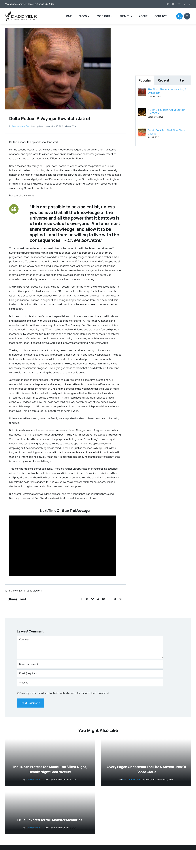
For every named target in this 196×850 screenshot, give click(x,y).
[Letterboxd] (179, 4)
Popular (144, 80)
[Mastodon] (103, 599)
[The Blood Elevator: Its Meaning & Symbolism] (142, 89)
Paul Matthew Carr (21, 126)
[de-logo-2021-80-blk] (21, 12)
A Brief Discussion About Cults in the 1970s (166, 111)
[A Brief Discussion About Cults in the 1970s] (142, 110)
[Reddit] (98, 599)
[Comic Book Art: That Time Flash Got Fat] (142, 130)
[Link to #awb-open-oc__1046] (179, 16)
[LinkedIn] (109, 599)
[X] (87, 599)
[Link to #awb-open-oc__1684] (187, 16)
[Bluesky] (92, 599)
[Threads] (167, 4)
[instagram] (185, 4)
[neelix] (58, 29)
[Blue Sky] (173, 4)
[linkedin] (190, 4)
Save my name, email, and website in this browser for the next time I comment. (64, 693)
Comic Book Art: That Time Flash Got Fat (166, 131)
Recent (163, 80)
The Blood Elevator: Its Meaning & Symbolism (167, 91)
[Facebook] (81, 599)
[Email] (120, 599)
